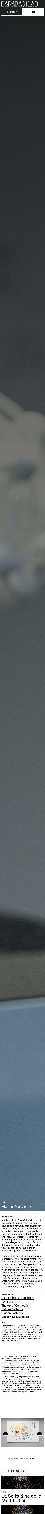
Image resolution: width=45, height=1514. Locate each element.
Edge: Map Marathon (15, 1317)
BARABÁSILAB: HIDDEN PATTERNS (17, 1300)
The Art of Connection (15, 1306)
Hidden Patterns (12, 1309)
